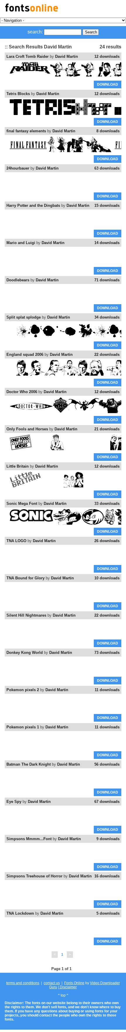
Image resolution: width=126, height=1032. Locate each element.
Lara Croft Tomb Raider (27, 56)
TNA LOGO (16, 541)
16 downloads (107, 876)
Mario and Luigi (20, 243)
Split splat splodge (23, 317)
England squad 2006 (24, 354)
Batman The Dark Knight (28, 764)
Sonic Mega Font (21, 503)
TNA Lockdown (20, 913)
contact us (52, 983)
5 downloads (108, 913)
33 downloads (107, 503)
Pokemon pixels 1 (22, 727)
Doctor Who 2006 (21, 392)
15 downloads (107, 205)
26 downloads (107, 541)
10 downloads (107, 578)
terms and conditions (22, 983)
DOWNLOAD (107, 84)
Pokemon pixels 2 (22, 690)
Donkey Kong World (24, 652)
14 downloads (107, 243)
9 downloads (108, 839)
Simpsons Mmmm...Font (29, 839)
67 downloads (107, 801)
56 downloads (107, 764)
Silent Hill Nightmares (26, 615)
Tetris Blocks (18, 94)
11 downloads (107, 690)
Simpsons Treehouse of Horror (34, 876)
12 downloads (107, 56)
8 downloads (108, 131)
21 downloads (107, 429)
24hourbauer (17, 168)
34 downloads (107, 317)
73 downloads (107, 652)
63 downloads (107, 168)
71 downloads (107, 280)
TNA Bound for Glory (25, 578)
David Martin (66, 56)
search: (35, 31)
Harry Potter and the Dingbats (33, 205)
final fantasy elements (26, 131)
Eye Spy (13, 801)
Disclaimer (68, 987)
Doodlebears (17, 280)
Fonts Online (74, 983)
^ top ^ (63, 995)
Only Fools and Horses (27, 429)
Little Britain (17, 466)
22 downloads (107, 354)
